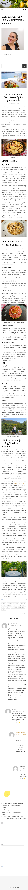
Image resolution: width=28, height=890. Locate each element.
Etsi (24, 66)
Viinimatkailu (14, 607)
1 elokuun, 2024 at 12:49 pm (18, 711)
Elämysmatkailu (11, 90)
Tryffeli (8, 607)
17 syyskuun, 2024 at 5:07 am (22, 770)
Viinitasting (21, 607)
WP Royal (17, 887)
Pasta (3, 605)
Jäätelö (3, 603)
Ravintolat (9, 605)
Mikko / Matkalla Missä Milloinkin (21, 733)
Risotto (15, 605)
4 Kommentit (23, 613)
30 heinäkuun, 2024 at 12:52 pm (14, 625)
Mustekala (23, 603)
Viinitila (3, 609)
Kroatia (19, 90)
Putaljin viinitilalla (19, 483)
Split (19, 92)
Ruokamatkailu (12, 92)
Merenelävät (15, 603)
